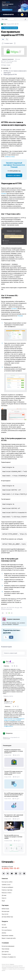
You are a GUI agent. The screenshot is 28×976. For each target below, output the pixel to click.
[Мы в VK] (7, 873)
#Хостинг (17, 59)
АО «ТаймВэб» (11, 964)
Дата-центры (5, 951)
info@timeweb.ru (8, 726)
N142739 (16, 967)
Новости (4, 898)
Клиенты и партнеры (7, 890)
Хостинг (4, 924)
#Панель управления (6, 62)
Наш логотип (5, 914)
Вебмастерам (5, 908)
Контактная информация (8, 946)
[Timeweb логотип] (14, 862)
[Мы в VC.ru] (20, 873)
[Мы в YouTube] (12, 873)
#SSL (15, 61)
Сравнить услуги (6, 884)
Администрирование (8, 59)
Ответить (6, 666)
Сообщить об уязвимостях (9, 957)
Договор (4, 895)
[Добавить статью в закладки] (14, 43)
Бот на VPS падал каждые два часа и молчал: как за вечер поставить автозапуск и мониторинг (13, 795)
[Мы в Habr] (16, 873)
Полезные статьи (6, 954)
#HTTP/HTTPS (5, 61)
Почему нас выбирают (7, 887)
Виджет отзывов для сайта (9, 938)
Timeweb (20, 316)
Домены (4, 932)
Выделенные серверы (7, 935)
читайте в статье (10, 156)
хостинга (3, 193)
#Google (11, 61)
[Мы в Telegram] (3, 873)
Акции (3, 900)
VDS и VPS (4, 927)
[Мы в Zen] (24, 873)
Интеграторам (5, 911)
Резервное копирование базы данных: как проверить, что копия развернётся (13, 751)
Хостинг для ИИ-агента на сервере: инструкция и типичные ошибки (13, 837)
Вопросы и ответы (6, 892)
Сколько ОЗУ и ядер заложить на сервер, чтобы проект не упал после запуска (13, 773)
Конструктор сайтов (7, 881)
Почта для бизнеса (6, 930)
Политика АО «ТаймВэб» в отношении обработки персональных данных (13, 969)
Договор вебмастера (7, 916)
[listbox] (8, 19)
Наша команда (5, 948)
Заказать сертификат (14, 175)
